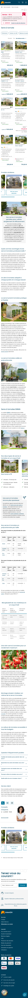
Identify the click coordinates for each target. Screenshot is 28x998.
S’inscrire (22, 885)
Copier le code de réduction (18, 23)
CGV (2, 938)
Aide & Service (5, 922)
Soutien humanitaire (6, 934)
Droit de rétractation (6, 945)
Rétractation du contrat (7, 924)
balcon (22, 428)
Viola (3, 583)
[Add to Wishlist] (2, 43)
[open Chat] (25, 995)
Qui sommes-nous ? (6, 931)
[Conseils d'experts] (3, 803)
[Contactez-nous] (7, 803)
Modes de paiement (6, 943)
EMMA (8, 412)
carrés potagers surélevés (17, 513)
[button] (22, 2)
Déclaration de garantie (7, 947)
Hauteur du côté (13, 33)
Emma (3, 543)
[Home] (2, 7)
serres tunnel (4, 351)
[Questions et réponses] (12, 803)
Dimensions (4, 33)
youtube (3, 714)
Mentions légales (5, 936)
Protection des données (7, 941)
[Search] (19, 3)
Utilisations (4, 950)
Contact (3, 919)
